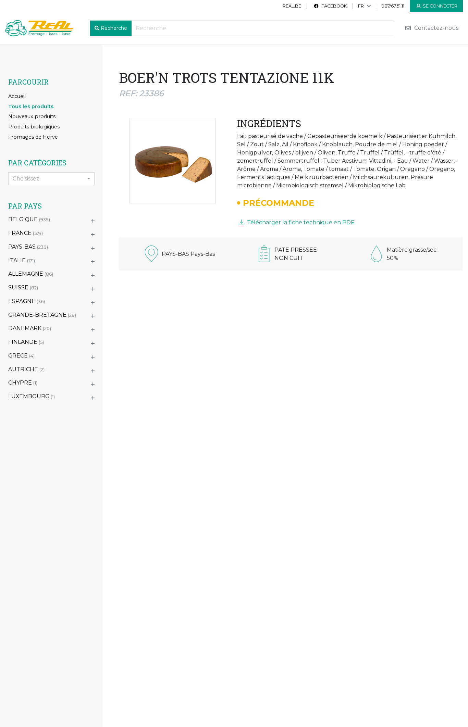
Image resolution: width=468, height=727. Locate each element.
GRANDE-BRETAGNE (42, 315)
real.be (292, 6)
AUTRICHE (26, 369)
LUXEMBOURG (31, 396)
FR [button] (361, 6)
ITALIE (21, 260)
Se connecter (439, 6)
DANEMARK (29, 328)
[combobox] (51, 178)
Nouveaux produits (32, 116)
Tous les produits (30, 106)
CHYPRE (22, 382)
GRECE (21, 355)
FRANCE (25, 233)
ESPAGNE (26, 301)
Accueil (17, 96)
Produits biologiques (34, 127)
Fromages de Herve (33, 137)
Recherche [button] (114, 28)
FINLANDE (26, 342)
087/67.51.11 (392, 6)
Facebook (333, 6)
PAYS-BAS (28, 246)
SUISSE (23, 287)
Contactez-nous (435, 28)
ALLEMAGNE (30, 274)
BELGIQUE (29, 219)
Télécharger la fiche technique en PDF (300, 222)
